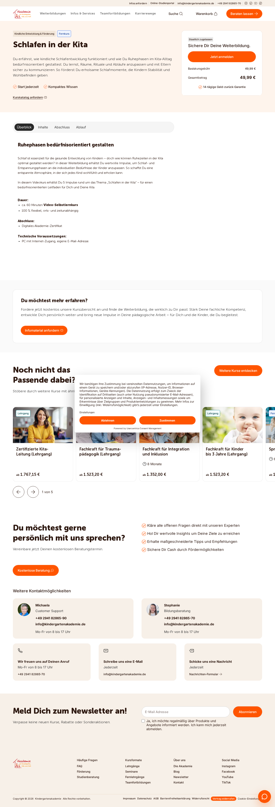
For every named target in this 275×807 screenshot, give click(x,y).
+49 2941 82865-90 (51, 618)
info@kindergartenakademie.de (196, 3)
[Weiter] (33, 492)
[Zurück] (18, 492)
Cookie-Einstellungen (250, 798)
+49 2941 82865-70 (229, 3)
